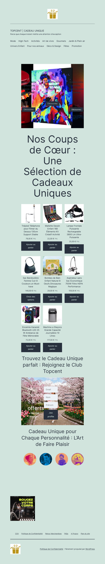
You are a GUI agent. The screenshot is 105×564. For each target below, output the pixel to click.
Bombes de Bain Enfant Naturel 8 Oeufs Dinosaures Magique (52, 282)
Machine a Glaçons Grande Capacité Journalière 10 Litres (52, 331)
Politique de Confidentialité (51, 549)
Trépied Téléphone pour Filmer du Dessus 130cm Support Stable (31, 230)
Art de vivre (48, 41)
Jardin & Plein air (77, 41)
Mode (13, 41)
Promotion (77, 46)
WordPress (90, 549)
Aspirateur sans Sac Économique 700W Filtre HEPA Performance (74, 282)
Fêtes (66, 46)
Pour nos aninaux (35, 46)
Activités (35, 41)
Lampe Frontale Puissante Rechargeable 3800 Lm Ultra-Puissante (74, 232)
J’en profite (51, 415)
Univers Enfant (17, 46)
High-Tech (23, 41)
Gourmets (61, 41)
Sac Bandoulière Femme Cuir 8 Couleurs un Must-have (31, 282)
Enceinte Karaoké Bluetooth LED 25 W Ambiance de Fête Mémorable (30, 331)
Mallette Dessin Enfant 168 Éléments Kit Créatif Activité (52, 230)
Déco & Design (54, 46)
